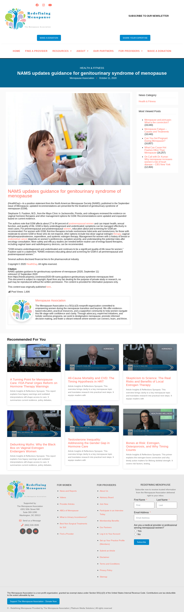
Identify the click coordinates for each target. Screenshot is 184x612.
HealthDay (31, 264)
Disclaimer (104, 557)
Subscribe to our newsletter (149, 16)
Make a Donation (159, 51)
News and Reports (68, 491)
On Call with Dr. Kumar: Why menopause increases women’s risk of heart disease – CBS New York (158, 160)
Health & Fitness (92, 68)
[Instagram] (43, 5)
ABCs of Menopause (69, 510)
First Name (139, 500)
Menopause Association (50, 300)
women (67, 228)
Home (16, 51)
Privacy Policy (106, 570)
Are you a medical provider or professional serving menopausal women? (155, 526)
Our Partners (103, 51)
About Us (104, 491)
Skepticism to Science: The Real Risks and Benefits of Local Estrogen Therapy (148, 381)
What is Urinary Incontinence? (73, 517)
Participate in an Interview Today (111, 512)
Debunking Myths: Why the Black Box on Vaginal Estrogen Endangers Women (33, 448)
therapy (117, 234)
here (48, 287)
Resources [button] (60, 51)
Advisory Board (107, 497)
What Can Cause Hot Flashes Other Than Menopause (155, 150)
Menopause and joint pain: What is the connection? (157, 121)
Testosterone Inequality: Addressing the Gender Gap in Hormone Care (89, 443)
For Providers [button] (129, 51)
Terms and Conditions (110, 564)
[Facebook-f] (23, 531)
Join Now (104, 504)
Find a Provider (36, 51)
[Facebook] (37, 5)
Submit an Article (107, 551)
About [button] (81, 51)
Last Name (162, 500)
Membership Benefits (109, 521)
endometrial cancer (17, 239)
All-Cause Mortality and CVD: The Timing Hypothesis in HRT (91, 379)
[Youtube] (50, 5)
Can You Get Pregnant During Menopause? (155, 139)
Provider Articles (67, 504)
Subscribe (141, 542)
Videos (63, 497)
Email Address (141, 512)
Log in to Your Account (110, 534)
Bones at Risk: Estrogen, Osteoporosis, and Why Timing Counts (147, 446)
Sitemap (103, 577)
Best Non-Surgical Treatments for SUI (73, 525)
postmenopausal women (81, 223)
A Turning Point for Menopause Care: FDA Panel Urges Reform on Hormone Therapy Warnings (33, 383)
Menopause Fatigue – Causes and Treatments (156, 130)
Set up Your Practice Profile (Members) (112, 542)
